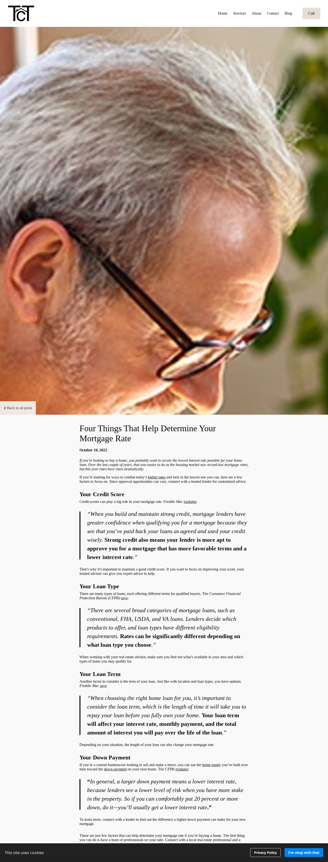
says (124, 598)
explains (190, 502)
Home (222, 13)
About (256, 13)
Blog (288, 13)
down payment (115, 769)
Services (239, 13)
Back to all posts (19, 408)
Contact (273, 13)
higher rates (156, 477)
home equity (211, 765)
